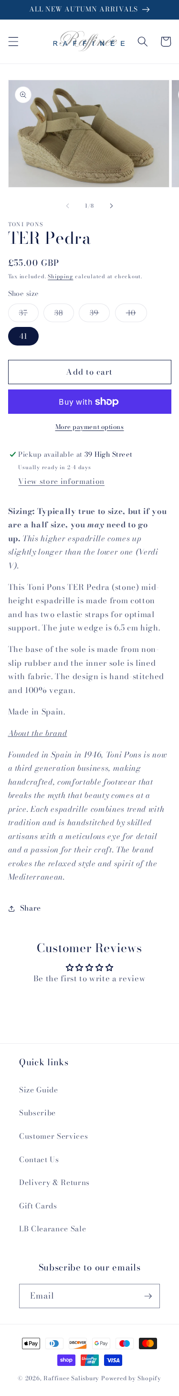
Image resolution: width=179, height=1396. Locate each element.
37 (29, 314)
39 (100, 314)
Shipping (60, 276)
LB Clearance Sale (52, 1228)
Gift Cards (38, 1205)
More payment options (89, 426)
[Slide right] (111, 205)
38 (64, 314)
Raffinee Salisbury (71, 1378)
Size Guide (38, 1089)
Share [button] (30, 908)
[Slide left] (67, 205)
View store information (61, 481)
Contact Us (39, 1159)
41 (23, 336)
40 (136, 314)
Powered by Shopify (131, 1378)
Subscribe (37, 1112)
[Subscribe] (148, 1296)
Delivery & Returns (54, 1182)
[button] (12, 41)
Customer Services (53, 1136)
